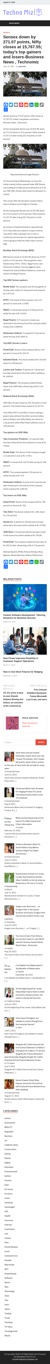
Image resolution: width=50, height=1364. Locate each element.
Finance (7, 1180)
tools (6, 1304)
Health (7, 1215)
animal (7, 1118)
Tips (6, 1300)
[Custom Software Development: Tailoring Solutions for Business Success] (25, 598)
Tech (6, 1286)
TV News (8, 1326)
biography (8, 1131)
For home (8, 1189)
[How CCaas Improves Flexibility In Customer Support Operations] (25, 642)
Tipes (6, 1295)
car (5, 1140)
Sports (7, 1282)
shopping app (10, 1273)
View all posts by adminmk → (29, 724)
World (7, 1335)
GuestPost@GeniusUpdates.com (25, 1359)
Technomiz (20, 1357)
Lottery (7, 1238)
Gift (6, 1211)
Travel (7, 1318)
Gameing (8, 1202)
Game (7, 1198)
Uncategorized (10, 1331)
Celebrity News (11, 1145)
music (7, 1251)
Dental (7, 1158)
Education (8, 1167)
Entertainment (10, 1171)
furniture (8, 1193)
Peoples (8, 1260)
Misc (6, 1242)
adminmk (22, 66)
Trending (8, 1322)
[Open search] (44, 23)
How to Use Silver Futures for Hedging (23, 672)
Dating (7, 1153)
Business (6, 32)
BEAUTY (8, 1127)
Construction (10, 1149)
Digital (7, 1162)
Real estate (9, 1264)
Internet (8, 1224)
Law (6, 1233)
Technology (9, 1291)
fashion (7, 1176)
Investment (9, 1229)
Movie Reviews (11, 1247)
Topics (7, 1309)
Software (8, 1278)
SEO (6, 1269)
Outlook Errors (11, 1255)
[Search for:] (25, 742)
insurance (8, 1220)
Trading (7, 1313)
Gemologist (9, 1207)
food (6, 1184)
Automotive (9, 1122)
